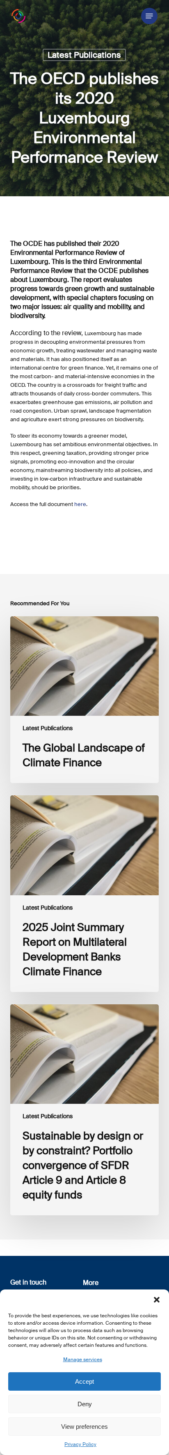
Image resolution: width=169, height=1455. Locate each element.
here (80, 504)
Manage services (82, 1359)
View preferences (84, 1426)
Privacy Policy (80, 1444)
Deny (85, 1404)
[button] (157, 1300)
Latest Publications (84, 55)
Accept (84, 1381)
